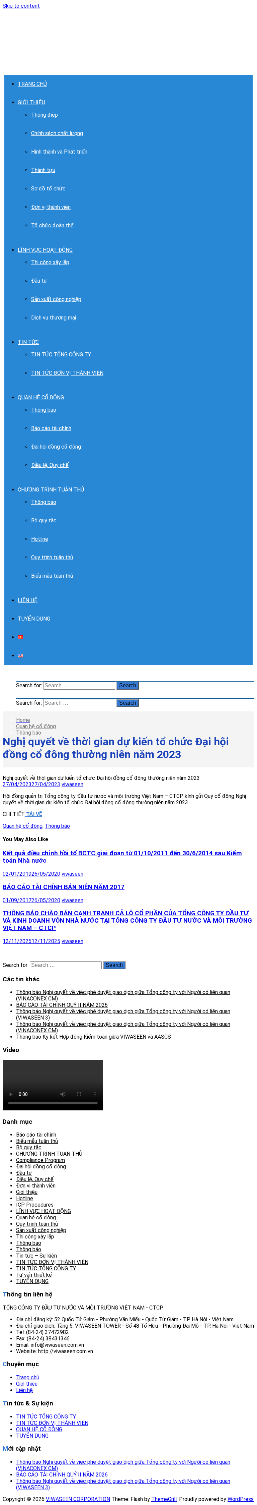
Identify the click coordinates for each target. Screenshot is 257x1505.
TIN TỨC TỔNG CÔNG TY (61, 354)
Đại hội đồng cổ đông (56, 447)
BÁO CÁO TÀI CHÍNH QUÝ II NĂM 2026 (62, 1005)
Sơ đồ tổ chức (48, 188)
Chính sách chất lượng (57, 133)
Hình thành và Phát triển (59, 152)
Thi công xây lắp (50, 262)
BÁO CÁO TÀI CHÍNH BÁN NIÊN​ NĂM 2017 (63, 887)
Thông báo (43, 410)
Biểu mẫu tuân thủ (52, 576)
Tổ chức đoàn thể (52, 225)
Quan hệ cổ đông (36, 726)
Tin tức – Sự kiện (36, 1256)
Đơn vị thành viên (51, 207)
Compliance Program (40, 1160)
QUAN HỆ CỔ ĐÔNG (41, 397)
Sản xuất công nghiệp (56, 299)
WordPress (241, 1499)
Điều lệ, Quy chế (50, 465)
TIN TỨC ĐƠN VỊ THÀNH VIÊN (67, 373)
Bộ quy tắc (44, 520)
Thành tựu (43, 170)
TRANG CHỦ (32, 84)
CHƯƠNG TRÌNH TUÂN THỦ (51, 489)
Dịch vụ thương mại (53, 317)
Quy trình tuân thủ (52, 557)
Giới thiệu (26, 1192)
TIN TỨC (28, 342)
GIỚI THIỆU (31, 102)
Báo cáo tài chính (51, 428)
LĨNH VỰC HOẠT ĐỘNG (45, 250)
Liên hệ (24, 1390)
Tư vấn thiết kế (34, 1275)
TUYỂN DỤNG (34, 619)
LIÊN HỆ (27, 600)
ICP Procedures (35, 1205)
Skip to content (21, 6)
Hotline (39, 539)
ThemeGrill (164, 1499)
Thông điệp (44, 115)
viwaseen (72, 784)
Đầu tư (39, 281)
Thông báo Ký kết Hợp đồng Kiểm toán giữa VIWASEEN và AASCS (93, 1037)
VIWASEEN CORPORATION (78, 1499)
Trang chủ (27, 1377)
